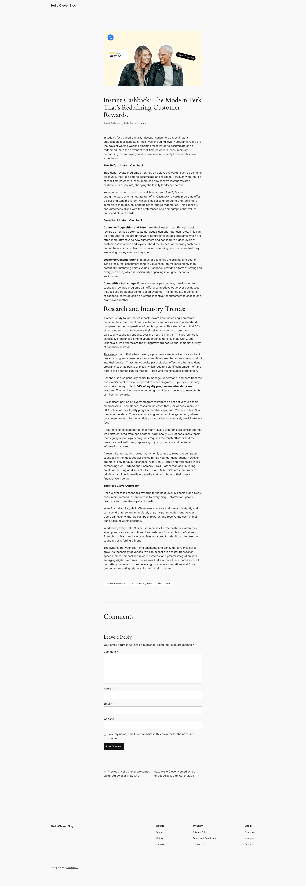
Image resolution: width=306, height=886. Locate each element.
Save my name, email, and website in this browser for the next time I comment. (151, 736)
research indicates (151, 406)
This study (110, 354)
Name (108, 688)
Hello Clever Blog (63, 5)
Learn (143, 123)
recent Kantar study (119, 453)
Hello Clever (130, 123)
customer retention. (116, 583)
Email (108, 703)
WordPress (72, 867)
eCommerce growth (142, 583)
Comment (111, 651)
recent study (114, 318)
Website (109, 719)
